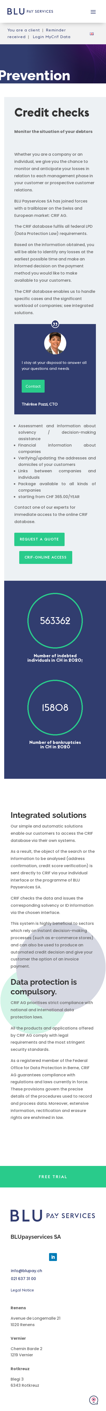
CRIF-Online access (46, 557)
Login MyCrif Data (52, 36)
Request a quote (39, 539)
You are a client (23, 29)
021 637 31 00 (23, 1279)
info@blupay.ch (26, 1271)
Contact (33, 386)
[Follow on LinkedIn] (53, 1257)
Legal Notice (22, 1289)
